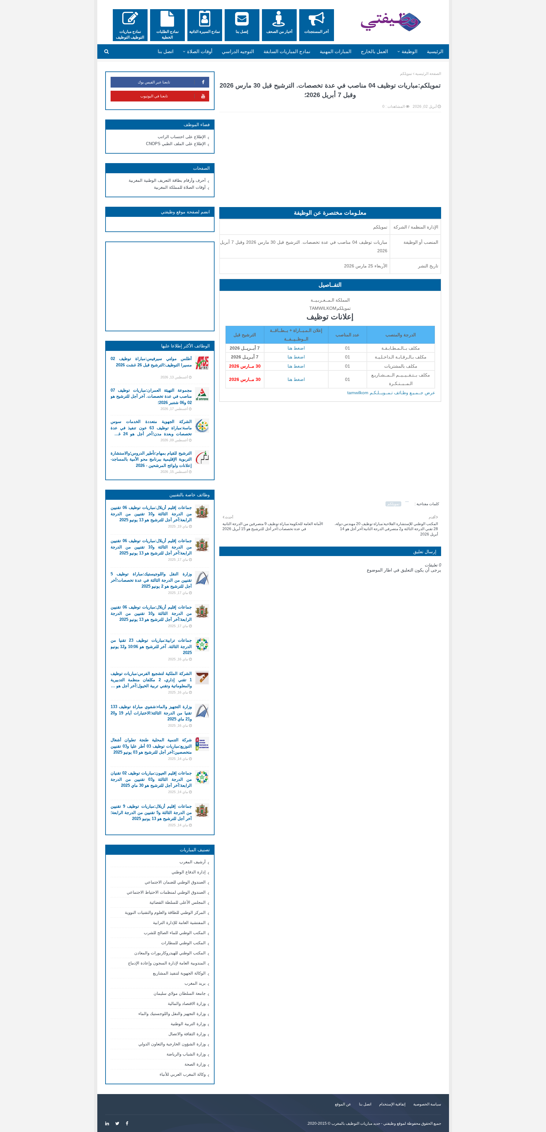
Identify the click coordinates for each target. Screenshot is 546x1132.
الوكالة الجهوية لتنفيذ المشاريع (179, 973)
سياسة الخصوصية (427, 1104)
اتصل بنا (365, 1104)
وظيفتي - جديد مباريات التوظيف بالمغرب (363, 1123)
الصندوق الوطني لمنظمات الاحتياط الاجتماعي (166, 892)
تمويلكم (406, 73)
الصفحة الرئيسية (428, 73)
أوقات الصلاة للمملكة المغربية (180, 187)
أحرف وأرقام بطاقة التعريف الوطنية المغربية (167, 180)
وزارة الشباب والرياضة (186, 1054)
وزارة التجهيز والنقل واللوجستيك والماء (172, 1013)
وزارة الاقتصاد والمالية (187, 1003)
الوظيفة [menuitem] (409, 51)
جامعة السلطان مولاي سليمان (180, 993)
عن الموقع (343, 1104)
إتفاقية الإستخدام (392, 1104)
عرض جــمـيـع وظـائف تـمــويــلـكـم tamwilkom (391, 392)
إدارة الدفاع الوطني (189, 872)
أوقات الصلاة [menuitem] (199, 51)
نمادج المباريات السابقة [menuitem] (287, 51)
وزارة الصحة (195, 1064)
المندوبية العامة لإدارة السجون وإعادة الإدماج (167, 963)
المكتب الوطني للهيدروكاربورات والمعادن (170, 953)
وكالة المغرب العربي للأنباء (183, 1074)
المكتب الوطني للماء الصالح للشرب (175, 932)
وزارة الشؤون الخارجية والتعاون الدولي (172, 1044)
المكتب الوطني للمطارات (183, 942)
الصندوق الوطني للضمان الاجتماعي (175, 882)
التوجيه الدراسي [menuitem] (238, 51)
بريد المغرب (195, 983)
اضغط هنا (296, 348)
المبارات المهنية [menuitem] (335, 51)
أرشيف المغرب (192, 862)
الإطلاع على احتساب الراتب (182, 136)
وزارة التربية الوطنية (188, 1023)
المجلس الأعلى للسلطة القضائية (177, 902)
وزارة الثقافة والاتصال (187, 1033)
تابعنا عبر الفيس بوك (154, 82)
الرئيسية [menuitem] (435, 51)
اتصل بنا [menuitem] (165, 51)
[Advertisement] (330, 163)
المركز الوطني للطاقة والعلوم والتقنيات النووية (165, 912)
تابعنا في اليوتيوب (154, 96)
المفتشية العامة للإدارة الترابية (179, 922)
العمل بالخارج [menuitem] (374, 51)
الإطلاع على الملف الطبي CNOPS (176, 143)
